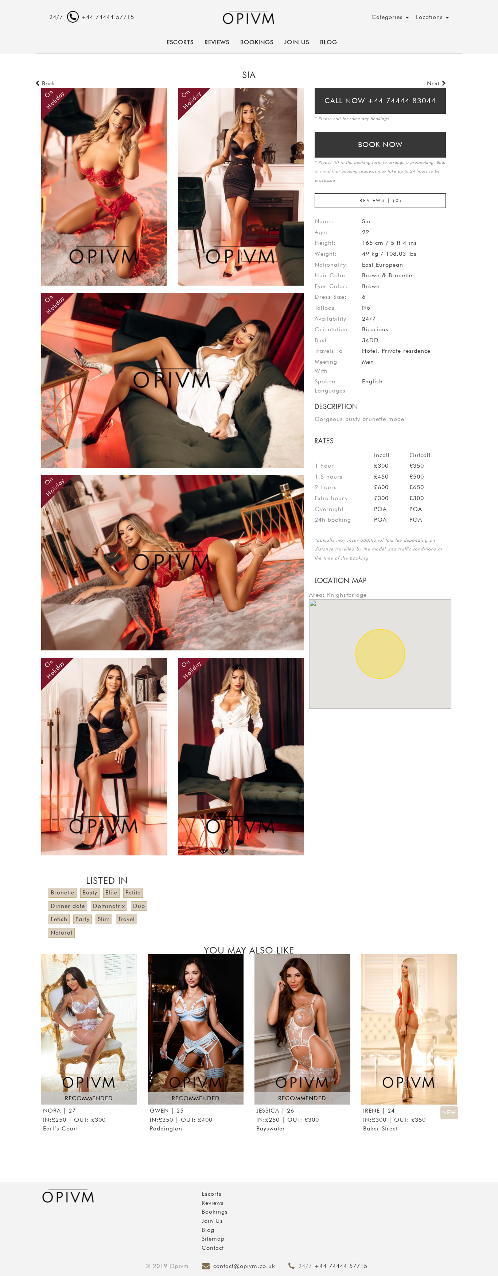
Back (47, 83)
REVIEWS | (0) (380, 200)
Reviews (217, 42)
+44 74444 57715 (340, 1266)
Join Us (296, 42)
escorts (180, 42)
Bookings (256, 42)
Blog (328, 42)
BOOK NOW (380, 144)
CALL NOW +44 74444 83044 (380, 100)
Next (434, 83)
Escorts (212, 1193)
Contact (213, 1247)
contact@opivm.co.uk (244, 1266)
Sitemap (213, 1238)
